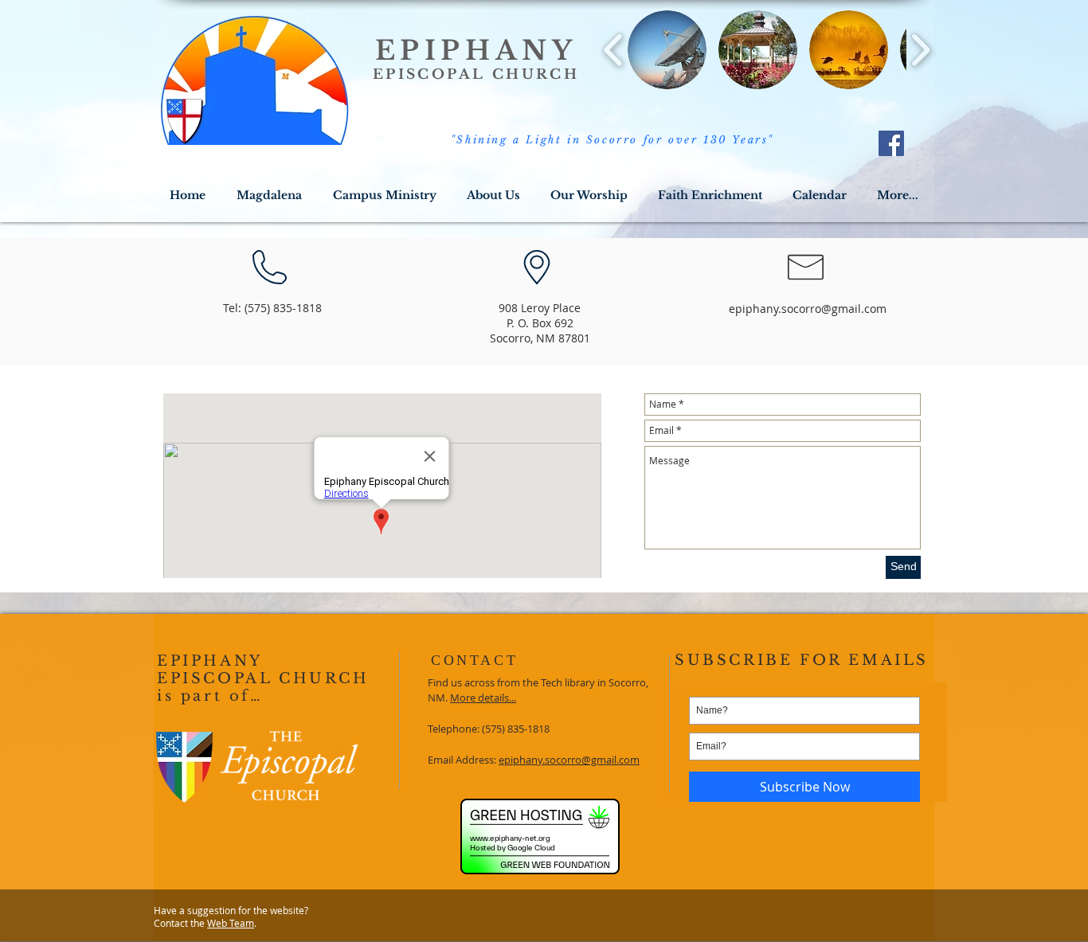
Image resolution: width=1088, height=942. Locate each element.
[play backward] (614, 49)
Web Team (230, 923)
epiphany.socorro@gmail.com (807, 308)
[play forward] (920, 49)
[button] (667, 49)
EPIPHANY (476, 50)
